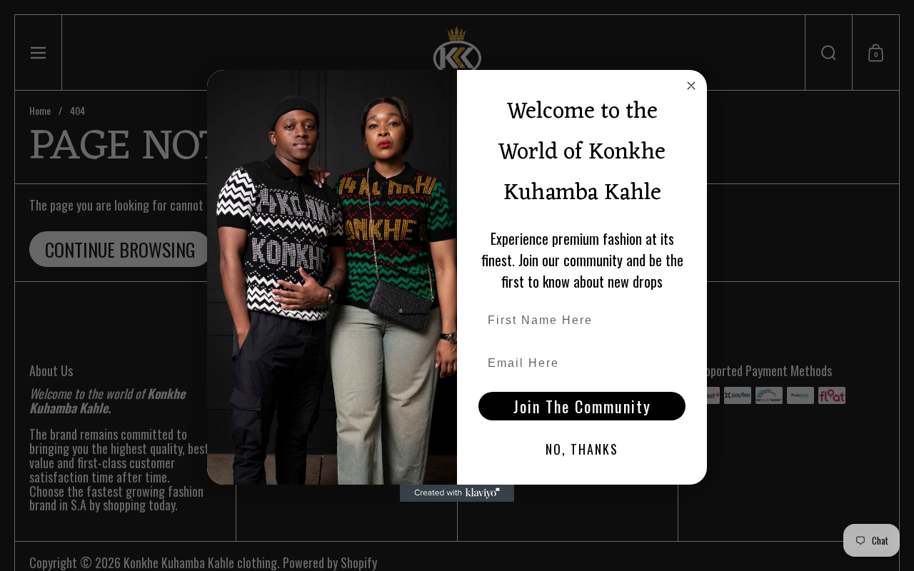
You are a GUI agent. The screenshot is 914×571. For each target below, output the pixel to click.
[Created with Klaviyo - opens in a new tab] (457, 493)
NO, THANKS (582, 449)
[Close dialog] (691, 85)
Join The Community (582, 406)
